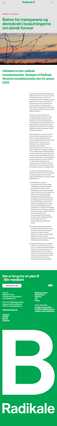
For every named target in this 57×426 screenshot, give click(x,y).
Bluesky (5, 319)
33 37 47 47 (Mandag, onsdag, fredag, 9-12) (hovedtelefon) (12, 303)
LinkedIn (5, 317)
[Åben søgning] (52, 2)
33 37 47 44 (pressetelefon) (12, 306)
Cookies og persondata (43, 307)
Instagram (6, 320)
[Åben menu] (4, 2)
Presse (37, 300)
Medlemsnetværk (41, 293)
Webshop (38, 296)
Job (36, 298)
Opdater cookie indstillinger (44, 311)
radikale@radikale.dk (9, 310)
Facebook (6, 315)
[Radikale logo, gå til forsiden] (29, 2)
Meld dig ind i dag (12, 286)
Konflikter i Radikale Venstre (45, 309)
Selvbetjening (39, 295)
